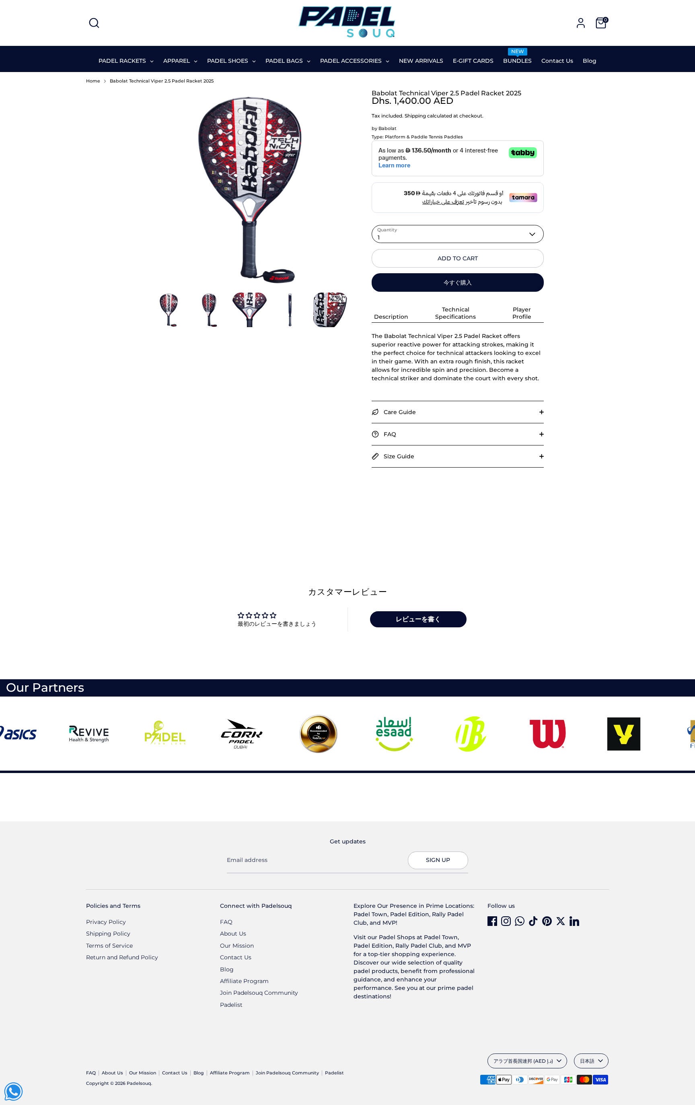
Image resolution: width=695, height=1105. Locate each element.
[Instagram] (506, 921)
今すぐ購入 (458, 282)
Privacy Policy (106, 922)
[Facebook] (492, 921)
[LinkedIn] (574, 921)
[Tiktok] (533, 921)
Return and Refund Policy (122, 957)
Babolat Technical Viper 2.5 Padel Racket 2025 (162, 81)
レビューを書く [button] (418, 619)
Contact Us (235, 957)
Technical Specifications (455, 313)
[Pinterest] (547, 921)
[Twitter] (560, 921)
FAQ (226, 922)
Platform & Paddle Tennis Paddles (424, 137)
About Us (233, 933)
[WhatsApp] (519, 921)
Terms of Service (109, 945)
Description (391, 316)
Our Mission (237, 945)
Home (93, 81)
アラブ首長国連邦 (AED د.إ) (523, 1061)
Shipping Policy (108, 933)
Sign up (438, 860)
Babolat (387, 128)
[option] (250, 191)
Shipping (415, 116)
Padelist (231, 1004)
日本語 (587, 1061)
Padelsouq (139, 1083)
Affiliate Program (244, 981)
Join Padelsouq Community (259, 992)
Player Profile (521, 313)
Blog (227, 969)
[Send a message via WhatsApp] (13, 1091)
